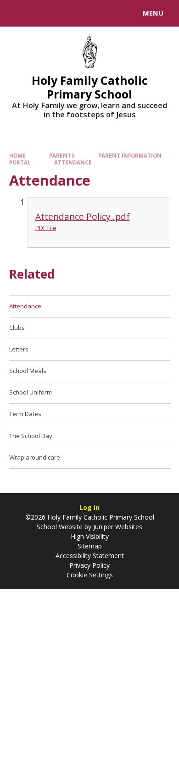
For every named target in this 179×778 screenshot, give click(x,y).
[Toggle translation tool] (40, 13)
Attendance (73, 162)
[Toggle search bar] (17, 13)
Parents (61, 155)
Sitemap (90, 546)
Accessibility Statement (90, 555)
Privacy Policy (89, 565)
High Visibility (90, 536)
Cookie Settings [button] (90, 574)
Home (17, 155)
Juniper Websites (116, 526)
